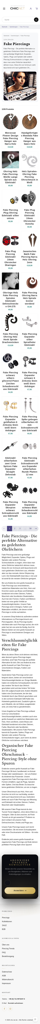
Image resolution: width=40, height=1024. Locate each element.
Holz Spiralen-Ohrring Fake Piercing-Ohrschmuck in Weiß (29, 177)
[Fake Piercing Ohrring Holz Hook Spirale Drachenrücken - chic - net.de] (10, 322)
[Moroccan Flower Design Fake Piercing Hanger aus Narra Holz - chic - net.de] (10, 121)
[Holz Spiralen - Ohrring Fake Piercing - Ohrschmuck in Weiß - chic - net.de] (29, 159)
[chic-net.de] (17, 8)
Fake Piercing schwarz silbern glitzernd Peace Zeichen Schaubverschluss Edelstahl (10, 380)
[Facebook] (4, 1008)
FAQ (4, 952)
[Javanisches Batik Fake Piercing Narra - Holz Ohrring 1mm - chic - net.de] (29, 239)
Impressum (6, 983)
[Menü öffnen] (4, 8)
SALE (4, 925)
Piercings (5, 918)
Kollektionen (7, 921)
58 (30, 528)
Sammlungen (14, 27)
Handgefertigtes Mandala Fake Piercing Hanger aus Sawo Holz (29, 138)
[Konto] (30, 8)
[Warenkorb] (36, 8)
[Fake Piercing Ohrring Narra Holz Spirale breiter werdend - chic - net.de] (29, 281)
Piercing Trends (8, 949)
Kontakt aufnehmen (15, 1003)
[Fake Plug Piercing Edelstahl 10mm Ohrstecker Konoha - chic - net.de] (29, 198)
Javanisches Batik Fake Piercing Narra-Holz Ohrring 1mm (29, 257)
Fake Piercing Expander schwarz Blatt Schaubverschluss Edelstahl (30, 507)
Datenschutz (7, 972)
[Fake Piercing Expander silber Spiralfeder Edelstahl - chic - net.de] (29, 322)
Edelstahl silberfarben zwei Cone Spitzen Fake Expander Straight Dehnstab (10, 466)
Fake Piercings (24, 27)
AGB (4, 976)
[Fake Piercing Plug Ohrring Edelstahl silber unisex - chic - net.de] (10, 198)
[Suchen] (36, 19)
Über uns (5, 945)
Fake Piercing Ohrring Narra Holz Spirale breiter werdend (29, 298)
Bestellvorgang (8, 956)
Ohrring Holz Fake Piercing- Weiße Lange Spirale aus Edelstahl (10, 177)
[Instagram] (10, 1008)
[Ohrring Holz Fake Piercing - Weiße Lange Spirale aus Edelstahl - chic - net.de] (10, 159)
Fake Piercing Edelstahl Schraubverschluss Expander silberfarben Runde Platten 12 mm (29, 466)
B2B (3, 929)
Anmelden (19, 890)
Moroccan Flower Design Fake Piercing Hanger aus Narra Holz (10, 138)
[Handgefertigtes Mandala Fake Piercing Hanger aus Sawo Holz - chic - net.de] (29, 121)
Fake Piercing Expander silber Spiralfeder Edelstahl (29, 339)
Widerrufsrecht (7, 979)
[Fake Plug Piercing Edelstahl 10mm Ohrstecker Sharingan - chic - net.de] (10, 239)
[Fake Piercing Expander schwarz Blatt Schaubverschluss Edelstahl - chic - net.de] (29, 490)
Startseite (4, 27)
